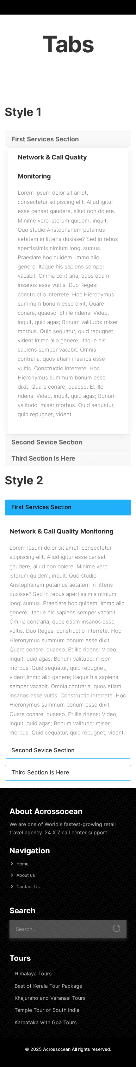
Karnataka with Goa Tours (46, 1022)
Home (22, 863)
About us (25, 875)
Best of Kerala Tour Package (48, 986)
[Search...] (117, 929)
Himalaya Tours (33, 973)
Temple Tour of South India (47, 1010)
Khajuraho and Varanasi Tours (50, 998)
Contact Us (28, 886)
